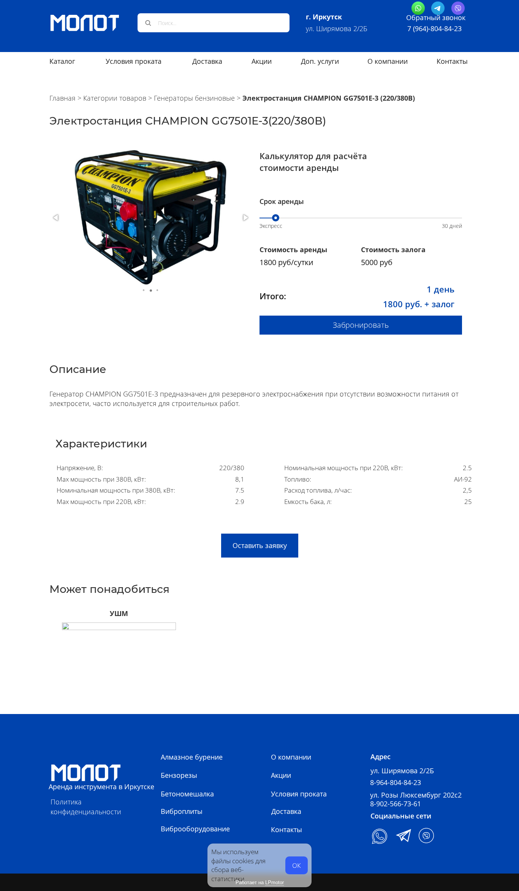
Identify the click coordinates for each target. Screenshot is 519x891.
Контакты (452, 61)
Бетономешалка (187, 793)
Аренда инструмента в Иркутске (101, 786)
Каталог (62, 61)
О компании (387, 61)
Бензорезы (179, 775)
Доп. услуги (320, 61)
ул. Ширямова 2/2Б (336, 28)
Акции (281, 775)
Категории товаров (114, 98)
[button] (56, 218)
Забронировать (361, 325)
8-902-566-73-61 (395, 803)
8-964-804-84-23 (395, 782)
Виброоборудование (195, 828)
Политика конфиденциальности (86, 806)
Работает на (260, 882)
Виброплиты (182, 811)
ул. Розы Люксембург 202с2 (416, 794)
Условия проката (133, 61)
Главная (62, 98)
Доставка (286, 811)
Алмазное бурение (192, 756)
